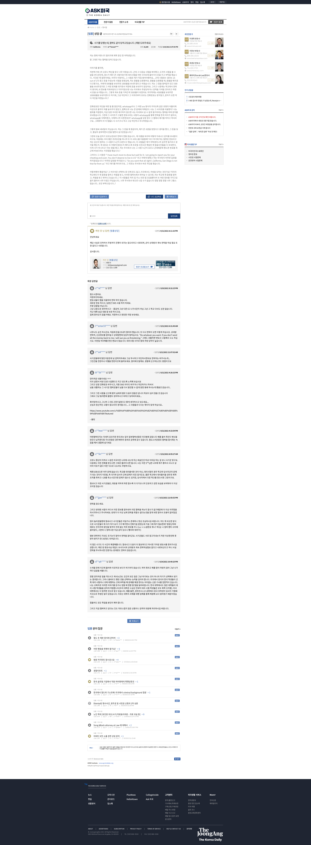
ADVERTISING (103, 829)
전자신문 (213, 800)
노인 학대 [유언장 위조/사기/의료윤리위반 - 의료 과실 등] (117, 714)
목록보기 (172, 196)
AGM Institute (92, 763)
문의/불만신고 (170, 800)
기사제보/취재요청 (171, 803)
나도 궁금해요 (155, 196)
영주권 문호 (192, 154)
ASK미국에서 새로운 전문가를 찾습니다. (202, 120)
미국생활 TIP (139, 21)
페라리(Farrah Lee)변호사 (200, 75)
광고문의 (168, 819)
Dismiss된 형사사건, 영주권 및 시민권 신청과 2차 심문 (116, 703)
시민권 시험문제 (194, 157)
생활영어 (91, 803)
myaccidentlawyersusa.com (199, 83)
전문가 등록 (218, 22)
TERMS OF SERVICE (154, 829)
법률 (98, 27)
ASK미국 (185, 2)
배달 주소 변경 (170, 809)
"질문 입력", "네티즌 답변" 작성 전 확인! (202, 131)
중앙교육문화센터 (194, 813)
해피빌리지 (214, 803)
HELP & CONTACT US (173, 829)
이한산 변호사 (195, 50)
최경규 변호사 (195, 63)
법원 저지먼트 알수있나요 (104, 659)
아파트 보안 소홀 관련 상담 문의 (107, 736)
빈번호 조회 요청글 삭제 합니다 (199, 128)
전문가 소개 (123, 21)
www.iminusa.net (194, 46)
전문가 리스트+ (219, 34)
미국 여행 (191, 806)
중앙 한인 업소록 (194, 803)
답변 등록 (174, 216)
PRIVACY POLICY (136, 829)
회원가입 (222, 2)
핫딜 (197, 2)
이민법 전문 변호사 (196, 41)
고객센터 (168, 794)
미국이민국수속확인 (196, 151)
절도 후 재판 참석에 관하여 (105, 637)
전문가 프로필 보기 (142, 267)
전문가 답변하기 (100, 196)
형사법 (104, 27)
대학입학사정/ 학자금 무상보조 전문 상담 (98, 765)
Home (92, 27)
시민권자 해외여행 (194, 97)
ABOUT (90, 829)
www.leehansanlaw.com (197, 58)
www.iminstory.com (195, 70)
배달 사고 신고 (170, 813)
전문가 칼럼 (108, 21)
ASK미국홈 (93, 21)
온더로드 (111, 799)
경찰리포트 (98, 670)
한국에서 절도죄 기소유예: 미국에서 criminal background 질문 (120, 692)
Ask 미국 (149, 799)
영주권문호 (192, 800)
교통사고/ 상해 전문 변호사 (198, 53)
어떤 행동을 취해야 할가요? (105, 648)
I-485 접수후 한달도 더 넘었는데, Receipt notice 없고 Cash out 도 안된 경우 (215, 100)
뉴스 (90, 794)
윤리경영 (189, 829)
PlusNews (131, 794)
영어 (192, 2)
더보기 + (177, 629)
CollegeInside (152, 794)
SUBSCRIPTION (119, 829)
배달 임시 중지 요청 (172, 816)
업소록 (202, 2)
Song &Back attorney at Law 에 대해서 (111, 725)
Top (85, 784)
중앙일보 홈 (166, 2)
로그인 (212, 2)
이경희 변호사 (195, 38)
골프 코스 (191, 809)
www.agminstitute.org (106, 763)
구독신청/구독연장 (171, 806)
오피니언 (111, 794)
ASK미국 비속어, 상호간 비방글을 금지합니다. (204, 124)
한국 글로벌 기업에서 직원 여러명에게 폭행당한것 (114, 681)
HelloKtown (176, 2)
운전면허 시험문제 (195, 160)
